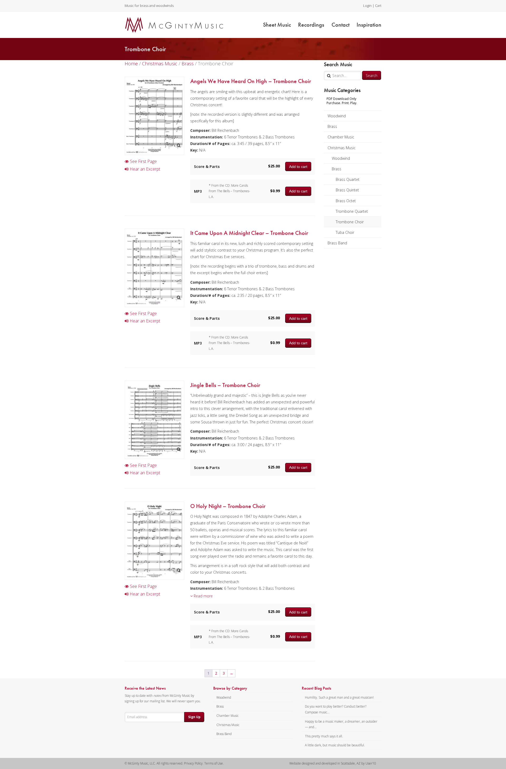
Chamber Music (341, 136)
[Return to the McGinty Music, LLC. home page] (174, 25)
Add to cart (298, 167)
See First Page (143, 161)
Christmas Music (342, 147)
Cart (378, 5)
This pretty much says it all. (324, 736)
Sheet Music (277, 24)
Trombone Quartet (352, 211)
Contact (340, 24)
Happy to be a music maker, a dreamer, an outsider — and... (341, 724)
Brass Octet (346, 200)
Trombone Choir (350, 221)
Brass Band (337, 242)
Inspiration (369, 24)
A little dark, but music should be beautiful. (335, 745)
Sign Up (194, 717)
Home (131, 63)
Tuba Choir (345, 232)
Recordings (311, 24)
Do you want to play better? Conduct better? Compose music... (335, 709)
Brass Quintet (347, 189)
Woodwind (337, 115)
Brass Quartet (347, 179)
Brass (332, 126)
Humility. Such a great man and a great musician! (339, 697)
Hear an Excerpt (144, 169)
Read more (203, 595)
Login (367, 5)
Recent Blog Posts (316, 688)
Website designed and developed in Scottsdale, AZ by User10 (332, 763)
